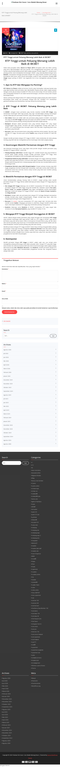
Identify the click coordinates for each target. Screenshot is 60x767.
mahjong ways (36, 533)
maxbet (34, 546)
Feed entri (35, 681)
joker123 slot (35, 514)
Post (33, 564)
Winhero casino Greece (38, 665)
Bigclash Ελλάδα (36, 475)
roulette (34, 572)
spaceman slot (36, 652)
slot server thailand (37, 634)
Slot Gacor (35, 621)
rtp (33, 577)
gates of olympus (36, 501)
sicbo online (35, 590)
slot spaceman (36, 637)
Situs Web (5, 298)
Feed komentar (36, 683)
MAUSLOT (34, 543)
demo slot (35, 499)
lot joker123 (35, 522)
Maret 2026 (7, 368)
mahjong (34, 527)
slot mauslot (7, 321)
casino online (35, 486)
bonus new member (37, 480)
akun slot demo (36, 470)
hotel (33, 504)
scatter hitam (35, 585)
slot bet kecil (35, 605)
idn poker (34, 509)
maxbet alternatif (36, 548)
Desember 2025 (8, 380)
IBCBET (15, 201)
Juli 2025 (6, 398)
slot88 (33, 644)
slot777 (34, 642)
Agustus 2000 (7, 444)
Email (4, 291)
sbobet (34, 579)
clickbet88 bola (36, 496)
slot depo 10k (36, 613)
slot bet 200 (35, 603)
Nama (4, 283)
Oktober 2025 (7, 387)
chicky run (35, 491)
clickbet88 (35, 494)
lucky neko (35, 525)
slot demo (35, 611)
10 (32, 465)
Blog (33, 478)
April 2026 (6, 365)
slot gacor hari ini (36, 624)
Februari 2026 (7, 372)
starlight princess (36, 657)
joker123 (34, 512)
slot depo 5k (35, 616)
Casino (34, 483)
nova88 (34, 559)
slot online (35, 626)
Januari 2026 (7, 376)
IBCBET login (23, 53)
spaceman (35, 647)
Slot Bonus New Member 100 (40, 608)
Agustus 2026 (7, 349)
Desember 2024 (8, 425)
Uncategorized (46, 12)
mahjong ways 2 (36, 535)
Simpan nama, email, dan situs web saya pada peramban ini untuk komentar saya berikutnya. (30, 308)
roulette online (36, 574)
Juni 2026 (6, 357)
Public (33, 566)
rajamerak (35, 569)
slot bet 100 (35, 600)
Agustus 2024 (7, 440)
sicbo (33, 587)
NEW (33, 556)
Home (38, 12)
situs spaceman (36, 595)
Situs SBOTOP (36, 592)
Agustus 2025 (7, 395)
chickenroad (35, 488)
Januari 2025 (7, 421)
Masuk (34, 678)
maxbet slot (35, 551)
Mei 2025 (6, 406)
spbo (33, 655)
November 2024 (8, 429)
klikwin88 (34, 520)
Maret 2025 (7, 414)
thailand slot (35, 660)
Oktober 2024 (7, 432)
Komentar (5, 269)
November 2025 (8, 383)
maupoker (35, 540)
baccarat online (36, 473)
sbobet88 (34, 582)
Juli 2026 (6, 353)
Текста (34, 668)
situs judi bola (34, 53)
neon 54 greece (36, 553)
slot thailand (35, 639)
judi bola (29, 53)
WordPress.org (36, 686)
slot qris (34, 629)
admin (6, 53)
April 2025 (6, 410)
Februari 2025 (7, 417)
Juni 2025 (6, 402)
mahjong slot (35, 530)
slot (33, 598)
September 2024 (8, 436)
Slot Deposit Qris (36, 618)
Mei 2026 (6, 361)
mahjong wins (35, 538)
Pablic (33, 561)
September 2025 (8, 391)
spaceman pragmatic (37, 650)
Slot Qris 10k (35, 631)
